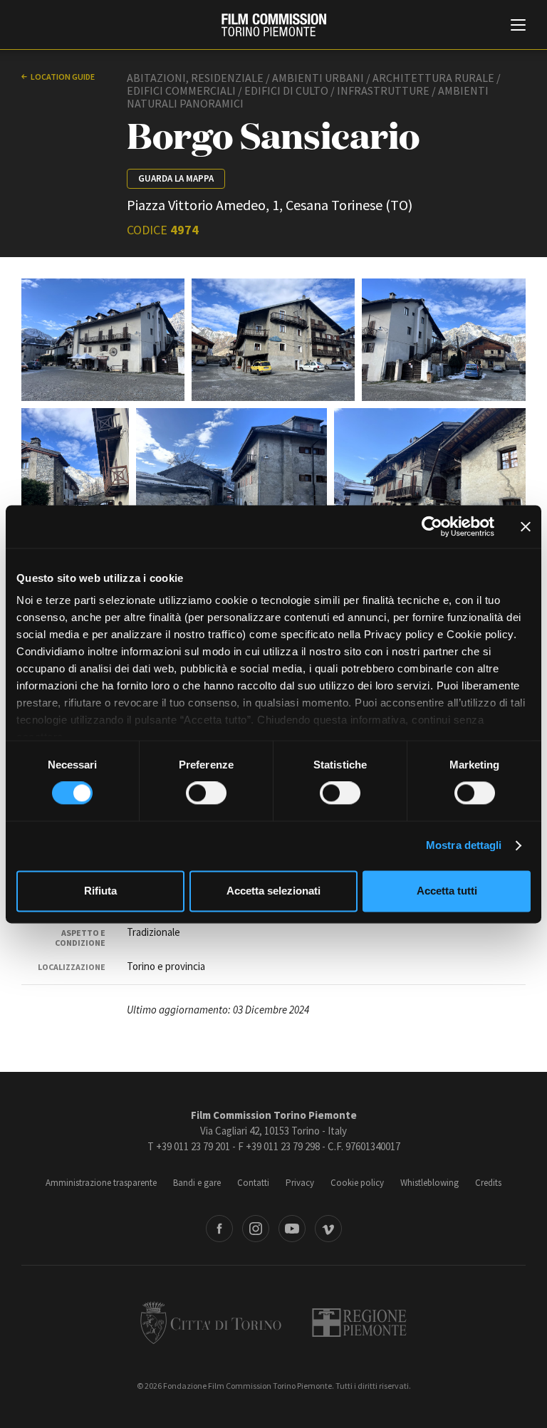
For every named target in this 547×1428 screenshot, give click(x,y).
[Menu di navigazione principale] (518, 26)
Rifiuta (100, 891)
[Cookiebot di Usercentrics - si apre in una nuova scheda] (432, 526)
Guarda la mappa (176, 178)
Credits (488, 1183)
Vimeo (328, 1228)
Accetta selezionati (273, 891)
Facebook (219, 1228)
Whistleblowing (429, 1183)
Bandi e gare (197, 1183)
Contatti (253, 1183)
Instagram (255, 1228)
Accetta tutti (447, 891)
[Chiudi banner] (526, 526)
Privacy (300, 1183)
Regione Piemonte (359, 1322)
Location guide (63, 76)
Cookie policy (357, 1183)
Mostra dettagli (464, 846)
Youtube (292, 1228)
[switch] (206, 793)
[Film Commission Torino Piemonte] (274, 25)
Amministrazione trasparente (101, 1183)
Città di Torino (210, 1322)
